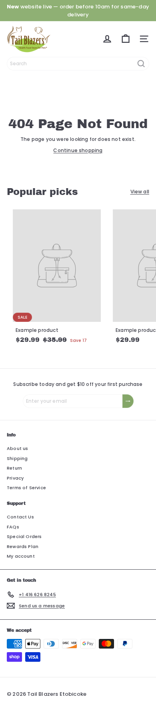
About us (17, 448)
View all (139, 191)
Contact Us (20, 517)
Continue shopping (77, 150)
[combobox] (78, 63)
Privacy (15, 478)
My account (21, 556)
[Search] (141, 63)
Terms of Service (26, 487)
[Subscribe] (128, 401)
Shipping (17, 458)
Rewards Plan (22, 546)
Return (14, 468)
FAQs (13, 527)
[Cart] (125, 38)
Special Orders (24, 536)
